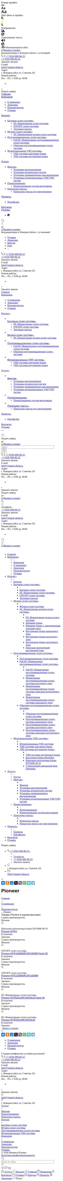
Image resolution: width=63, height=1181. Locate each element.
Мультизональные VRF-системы (24, 151)
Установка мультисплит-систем (29, 172)
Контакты (6, 207)
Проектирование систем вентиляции (32, 186)
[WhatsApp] (24, 883)
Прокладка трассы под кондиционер (32, 191)
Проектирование (16, 183)
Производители (15, 107)
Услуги (5, 161)
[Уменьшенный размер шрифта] (2, 5)
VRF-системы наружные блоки (29, 153)
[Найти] (4, 451)
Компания (7, 97)
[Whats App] (8, 215)
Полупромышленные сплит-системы (26, 137)
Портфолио (13, 202)
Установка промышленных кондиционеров (36, 175)
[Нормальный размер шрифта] (3, 8)
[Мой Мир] (11, 883)
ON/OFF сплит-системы (26, 126)
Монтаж (12, 167)
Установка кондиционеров (27, 169)
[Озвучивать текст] (3, 41)
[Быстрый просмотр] (2, 923)
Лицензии (12, 105)
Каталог (5, 115)
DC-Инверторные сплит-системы (30, 123)
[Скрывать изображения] (2, 34)
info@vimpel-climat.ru (12, 67)
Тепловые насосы (22, 129)
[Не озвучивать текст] (2, 44)
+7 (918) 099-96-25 (15, 56)
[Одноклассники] (7, 883)
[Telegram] (33, 883)
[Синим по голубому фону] (2, 25)
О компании (13, 102)
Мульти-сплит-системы (19, 131)
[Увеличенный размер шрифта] (3, 12)
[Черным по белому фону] (2, 18)
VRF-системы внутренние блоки (30, 156)
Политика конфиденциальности (18, 1155)
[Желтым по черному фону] (2, 22)
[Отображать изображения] (3, 31)
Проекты (6, 196)
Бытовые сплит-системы (20, 120)
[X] (16, 883)
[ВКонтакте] (3, 883)
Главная (6, 94)
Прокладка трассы (17, 189)
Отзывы (11, 110)
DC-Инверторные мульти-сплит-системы (34, 134)
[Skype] (29, 883)
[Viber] (20, 883)
